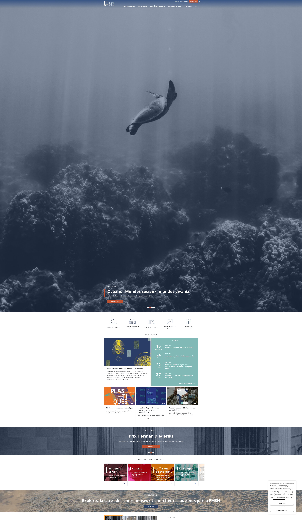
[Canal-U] (139, 474)
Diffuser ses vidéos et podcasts (170, 322)
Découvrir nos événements (188, 322)
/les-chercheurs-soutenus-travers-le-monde (151, 506)
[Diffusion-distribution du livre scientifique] (163, 474)
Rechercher (196, 6)
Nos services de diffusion (174, 6)
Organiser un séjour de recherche (132, 322)
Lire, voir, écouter (184, 1)
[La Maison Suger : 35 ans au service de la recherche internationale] (151, 405)
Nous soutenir (188, 6)
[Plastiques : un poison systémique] (119, 405)
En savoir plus (115, 301)
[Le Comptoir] (186, 474)
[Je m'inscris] (127, 362)
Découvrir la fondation (129, 6)
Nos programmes (142, 6)
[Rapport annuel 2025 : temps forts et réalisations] (182, 405)
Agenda (177, 1)
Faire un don (193, 1)
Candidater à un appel (113, 322)
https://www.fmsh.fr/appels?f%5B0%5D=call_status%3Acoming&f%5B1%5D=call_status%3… (151, 446)
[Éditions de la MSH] (115, 474)
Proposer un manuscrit (151, 322)
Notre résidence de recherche (157, 6)
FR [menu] (199, 1)
